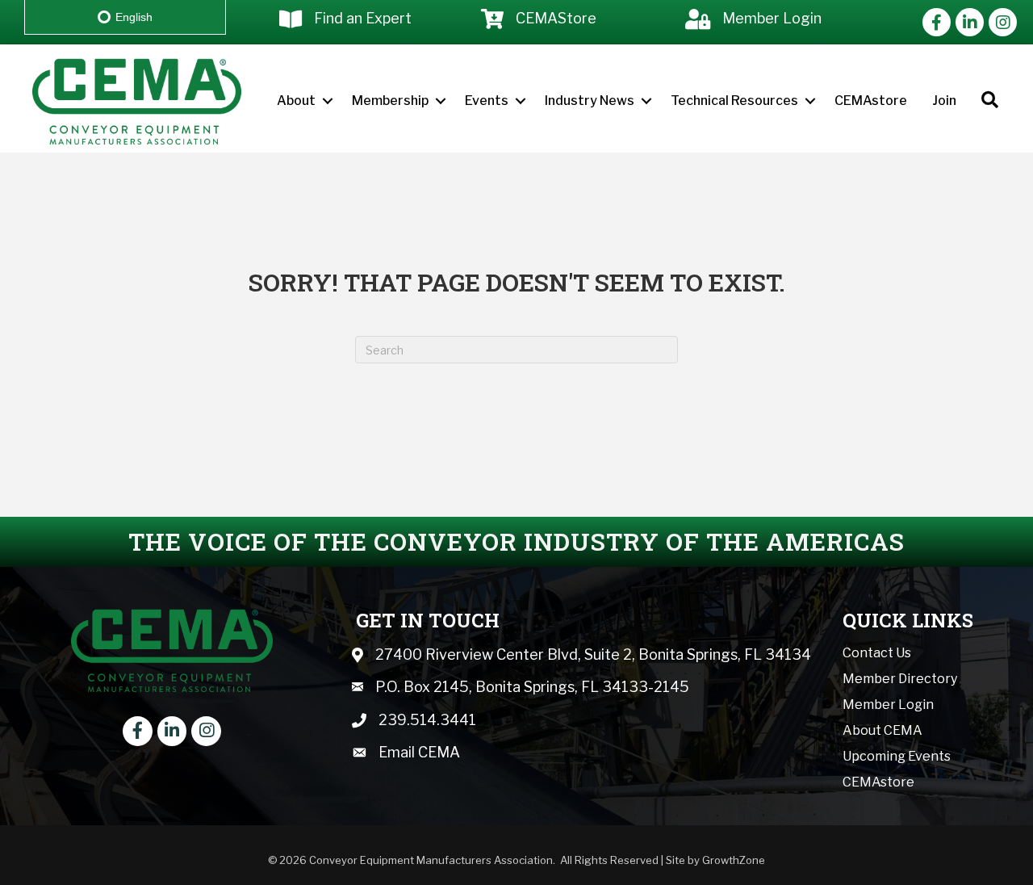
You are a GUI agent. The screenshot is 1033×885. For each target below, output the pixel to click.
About (296, 100)
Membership (390, 100)
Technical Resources (734, 100)
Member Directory (900, 678)
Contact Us (877, 653)
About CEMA (882, 730)
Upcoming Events (897, 756)
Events (486, 100)
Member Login (888, 704)
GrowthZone (733, 860)
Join (944, 100)
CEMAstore (870, 100)
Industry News (589, 100)
